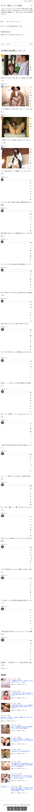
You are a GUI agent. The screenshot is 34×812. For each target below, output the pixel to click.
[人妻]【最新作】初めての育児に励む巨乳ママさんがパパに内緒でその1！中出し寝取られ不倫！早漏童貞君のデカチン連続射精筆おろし (22, 765)
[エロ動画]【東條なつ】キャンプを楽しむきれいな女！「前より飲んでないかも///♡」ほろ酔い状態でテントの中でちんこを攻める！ (21, 777)
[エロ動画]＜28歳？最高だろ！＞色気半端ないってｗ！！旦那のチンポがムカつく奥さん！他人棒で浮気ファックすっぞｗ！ (22, 740)
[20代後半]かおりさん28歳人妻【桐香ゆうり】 (21, 751)
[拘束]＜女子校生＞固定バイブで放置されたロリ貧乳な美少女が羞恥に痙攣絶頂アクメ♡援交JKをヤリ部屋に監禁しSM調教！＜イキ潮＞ (22, 789)
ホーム (3, 21)
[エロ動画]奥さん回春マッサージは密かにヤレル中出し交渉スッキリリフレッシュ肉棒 (22, 681)
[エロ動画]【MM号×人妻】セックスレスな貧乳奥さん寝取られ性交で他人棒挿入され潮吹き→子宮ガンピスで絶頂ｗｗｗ (22, 706)
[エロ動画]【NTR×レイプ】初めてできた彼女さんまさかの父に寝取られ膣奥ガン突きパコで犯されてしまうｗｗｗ (22, 694)
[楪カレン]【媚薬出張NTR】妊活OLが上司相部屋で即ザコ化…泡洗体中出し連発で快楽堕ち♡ (21, 727)
